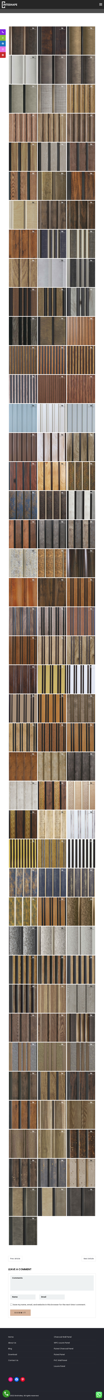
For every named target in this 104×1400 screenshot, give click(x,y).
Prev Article (15, 1258)
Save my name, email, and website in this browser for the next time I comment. (49, 1304)
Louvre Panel (59, 1366)
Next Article (89, 1258)
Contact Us (13, 1360)
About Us (12, 1343)
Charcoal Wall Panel (63, 1337)
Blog (10, 1348)
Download (12, 1354)
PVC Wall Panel (60, 1360)
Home (11, 1337)
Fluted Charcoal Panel (63, 1348)
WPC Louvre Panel (62, 1343)
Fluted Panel (59, 1354)
